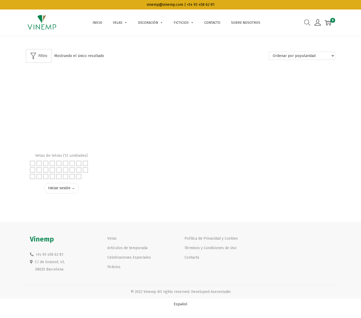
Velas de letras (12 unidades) (61, 155)
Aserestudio (221, 291)
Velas (117, 23)
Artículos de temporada (127, 248)
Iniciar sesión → (61, 188)
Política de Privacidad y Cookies (211, 238)
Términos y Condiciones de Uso (210, 248)
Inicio (97, 23)
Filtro (42, 56)
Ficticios (181, 23)
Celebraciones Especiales (129, 257)
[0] (328, 23)
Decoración (148, 23)
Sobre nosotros (245, 23)
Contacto (212, 23)
